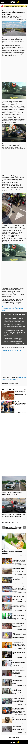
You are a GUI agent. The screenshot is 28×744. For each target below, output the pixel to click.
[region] (14, 68)
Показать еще (20, 343)
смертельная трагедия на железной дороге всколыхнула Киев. (14, 379)
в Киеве (20, 38)
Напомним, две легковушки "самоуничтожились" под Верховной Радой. (12, 308)
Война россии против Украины (13, 6)
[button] (3, 527)
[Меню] (2, 2)
